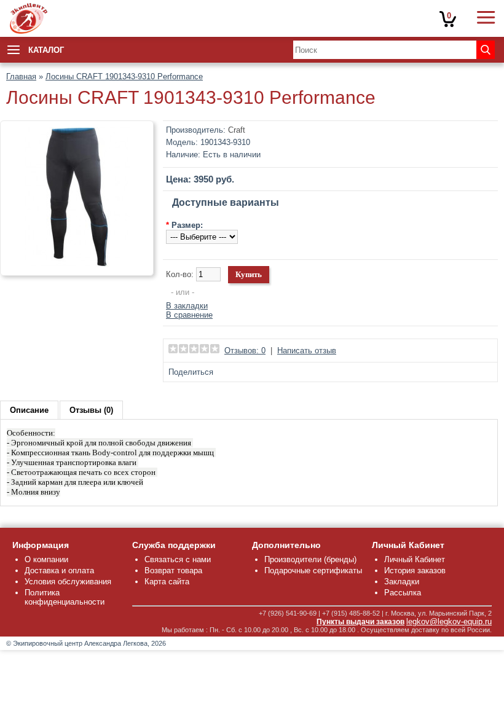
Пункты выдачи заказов (360, 621)
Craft (236, 130)
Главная (21, 76)
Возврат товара (173, 570)
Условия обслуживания (68, 581)
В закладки (187, 305)
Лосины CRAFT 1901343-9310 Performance (124, 76)
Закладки (401, 581)
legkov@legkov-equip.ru (449, 621)
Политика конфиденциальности (64, 597)
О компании (46, 559)
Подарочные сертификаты (313, 570)
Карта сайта (166, 581)
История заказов (415, 570)
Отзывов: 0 (245, 350)
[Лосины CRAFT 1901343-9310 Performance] (77, 264)
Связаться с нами (177, 559)
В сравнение (189, 314)
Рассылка (402, 592)
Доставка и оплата (59, 570)
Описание (29, 410)
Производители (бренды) (310, 559)
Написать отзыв (306, 350)
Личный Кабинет (414, 559)
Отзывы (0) (91, 410)
